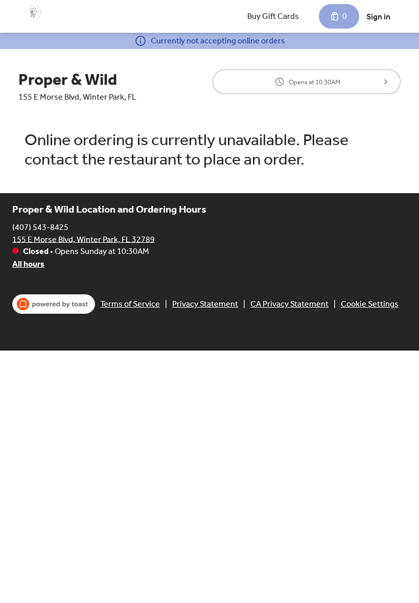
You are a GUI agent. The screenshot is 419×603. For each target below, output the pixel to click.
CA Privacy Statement (289, 304)
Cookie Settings (370, 304)
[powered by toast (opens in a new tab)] (53, 304)
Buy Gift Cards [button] (273, 16)
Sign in (378, 16)
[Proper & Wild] (34, 12)
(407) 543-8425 (40, 226)
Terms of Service (130, 304)
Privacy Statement (205, 304)
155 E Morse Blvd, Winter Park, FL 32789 (83, 239)
